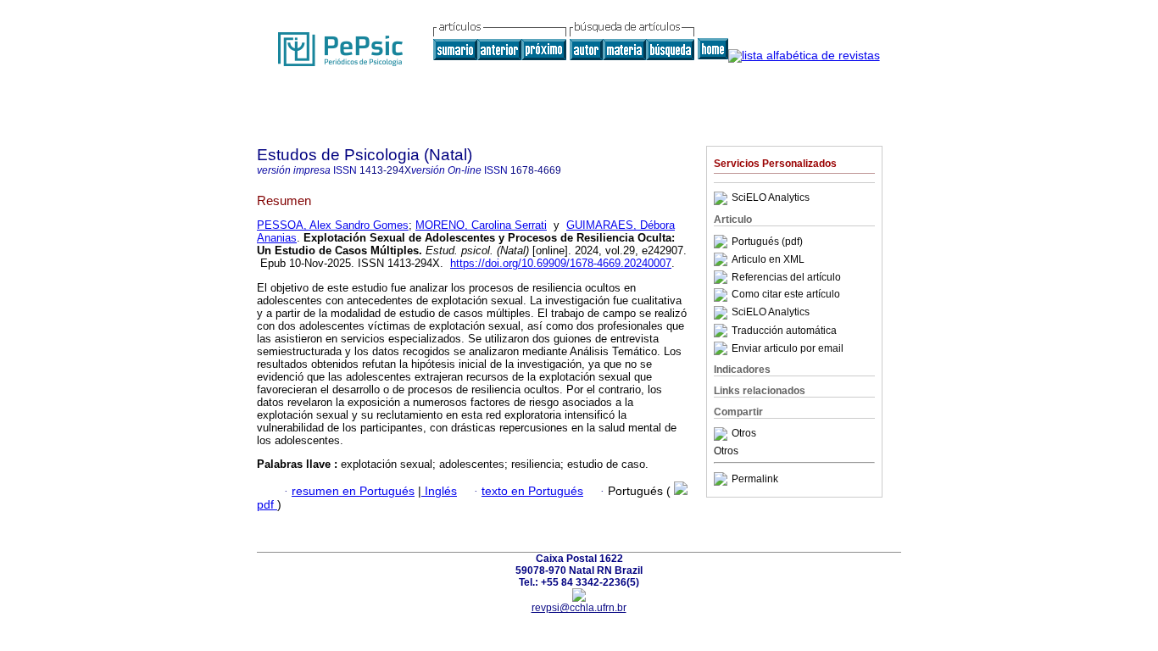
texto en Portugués (532, 491)
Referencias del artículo (786, 277)
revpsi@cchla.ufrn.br (579, 608)
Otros (744, 434)
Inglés (439, 491)
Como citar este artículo (786, 295)
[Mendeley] (723, 434)
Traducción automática (784, 331)
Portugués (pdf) (767, 242)
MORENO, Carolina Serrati (481, 225)
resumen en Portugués (353, 491)
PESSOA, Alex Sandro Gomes (333, 225)
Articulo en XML (768, 259)
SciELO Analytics (771, 198)
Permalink (755, 479)
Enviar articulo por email (787, 348)
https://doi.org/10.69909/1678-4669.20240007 (560, 263)
